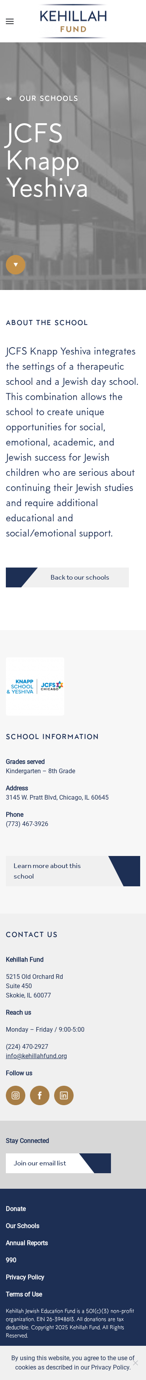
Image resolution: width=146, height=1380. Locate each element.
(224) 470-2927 (27, 1046)
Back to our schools (80, 577)
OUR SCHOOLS (49, 98)
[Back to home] (73, 21)
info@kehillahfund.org (36, 1056)
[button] (10, 21)
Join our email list (40, 1163)
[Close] (135, 1363)
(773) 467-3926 (27, 824)
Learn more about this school (47, 870)
